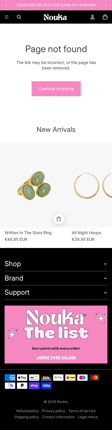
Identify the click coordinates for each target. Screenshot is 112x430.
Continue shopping (56, 88)
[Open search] (19, 17)
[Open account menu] (92, 17)
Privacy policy (53, 411)
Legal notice (88, 417)
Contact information (58, 417)
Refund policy (27, 411)
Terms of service (82, 411)
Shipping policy (26, 417)
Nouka (62, 401)
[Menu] (6, 17)
